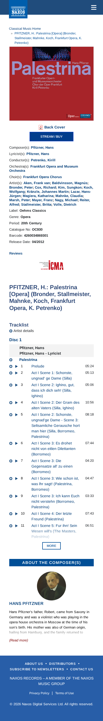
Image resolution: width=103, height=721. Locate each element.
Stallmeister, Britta (36, 204)
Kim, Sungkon (70, 187)
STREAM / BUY (51, 136)
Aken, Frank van (37, 183)
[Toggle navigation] (92, 7)
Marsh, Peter (19, 200)
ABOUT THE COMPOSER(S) (51, 562)
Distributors (63, 664)
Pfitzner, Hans (42, 147)
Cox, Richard (45, 187)
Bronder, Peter (21, 187)
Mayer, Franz (42, 200)
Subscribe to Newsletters (37, 669)
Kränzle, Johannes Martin (48, 192)
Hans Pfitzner (26, 603)
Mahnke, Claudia (69, 196)
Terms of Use (64, 693)
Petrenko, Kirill (43, 160)
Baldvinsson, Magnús (69, 183)
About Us (34, 664)
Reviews (15, 253)
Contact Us (81, 669)
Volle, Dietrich (64, 204)
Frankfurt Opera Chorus (42, 177)
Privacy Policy (39, 693)
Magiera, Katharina (38, 196)
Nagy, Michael (66, 200)
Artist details (23, 331)
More (51, 546)
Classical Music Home (25, 28)
